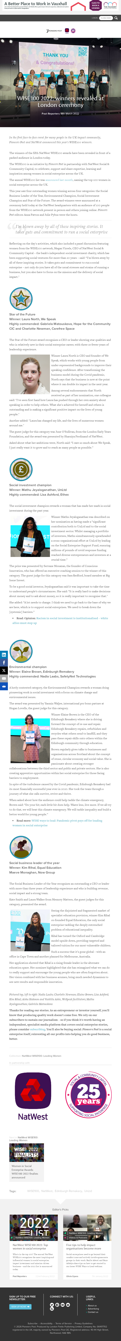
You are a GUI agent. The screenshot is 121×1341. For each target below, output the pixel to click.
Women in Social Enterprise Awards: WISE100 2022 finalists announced (25, 1171)
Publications (78, 25)
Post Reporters (51, 113)
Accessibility (46, 1323)
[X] (4, 670)
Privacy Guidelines (84, 1323)
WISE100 (33, 1191)
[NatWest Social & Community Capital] (60, 1097)
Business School (26, 25)
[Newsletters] (68, 1305)
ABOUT (99, 25)
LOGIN (95, 18)
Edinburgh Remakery (68, 1191)
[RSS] (52, 1309)
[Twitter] (52, 1305)
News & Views (9, 25)
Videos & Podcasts (60, 25)
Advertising (93, 1308)
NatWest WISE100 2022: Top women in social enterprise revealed (30, 1248)
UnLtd (88, 1191)
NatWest (46, 1191)
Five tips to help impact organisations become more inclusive (83, 1248)
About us (92, 1305)
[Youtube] (63, 1305)
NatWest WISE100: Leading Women (41, 1056)
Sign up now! (19, 1306)
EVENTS (90, 25)
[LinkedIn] (4, 655)
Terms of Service (63, 1323)
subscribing (37, 1029)
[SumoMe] (4, 686)
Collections (42, 25)
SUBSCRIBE (106, 18)
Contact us (93, 1312)
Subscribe (32, 1323)
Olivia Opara (72, 1276)
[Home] (60, 29)
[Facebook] (57, 1305)
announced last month (59, 180)
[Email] (4, 678)
